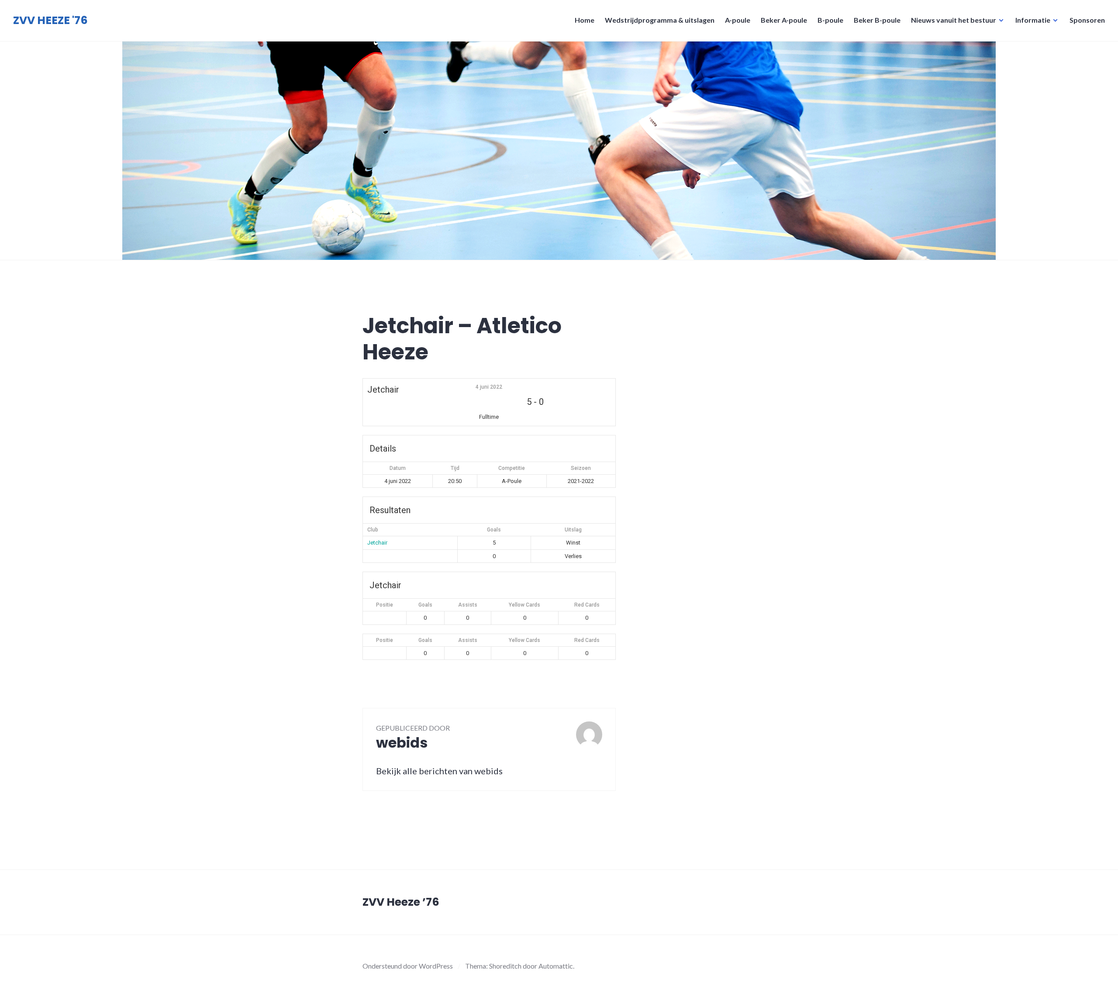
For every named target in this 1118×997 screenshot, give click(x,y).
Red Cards (587, 605)
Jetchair (377, 542)
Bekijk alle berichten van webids (439, 771)
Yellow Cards (524, 605)
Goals (425, 605)
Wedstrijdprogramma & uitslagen (659, 20)
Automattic (555, 966)
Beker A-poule (784, 20)
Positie (384, 605)
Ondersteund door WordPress (407, 966)
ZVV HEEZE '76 (50, 20)
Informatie (1032, 20)
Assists (467, 605)
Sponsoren (1087, 20)
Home (584, 20)
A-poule (737, 20)
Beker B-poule (877, 20)
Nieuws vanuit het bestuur (953, 20)
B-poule (830, 20)
